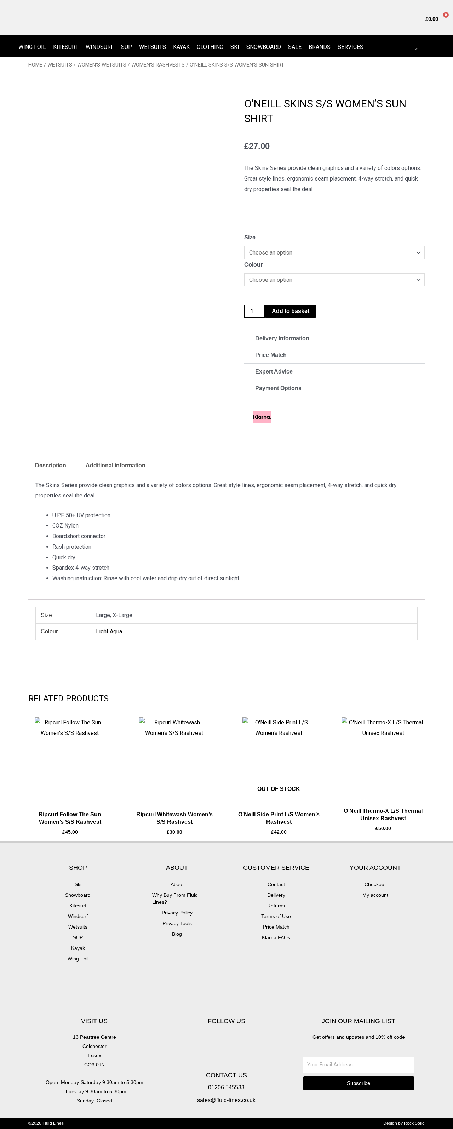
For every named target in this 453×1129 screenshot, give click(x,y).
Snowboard (263, 47)
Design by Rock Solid (404, 1123)
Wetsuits (152, 47)
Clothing (210, 47)
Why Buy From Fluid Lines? (175, 898)
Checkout (375, 884)
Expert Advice (274, 372)
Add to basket (290, 311)
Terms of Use (276, 916)
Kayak (181, 47)
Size (250, 237)
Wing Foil (32, 47)
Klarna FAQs (276, 937)
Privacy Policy (177, 913)
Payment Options (278, 388)
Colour (253, 265)
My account (375, 895)
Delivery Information (282, 338)
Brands (320, 47)
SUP (126, 47)
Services (350, 47)
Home (35, 65)
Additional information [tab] (115, 465)
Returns (276, 905)
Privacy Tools (177, 923)
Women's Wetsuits (101, 65)
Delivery (276, 895)
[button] (334, 338)
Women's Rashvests (158, 65)
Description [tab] (50, 465)
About (177, 884)
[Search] (408, 46)
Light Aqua (109, 631)
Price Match (271, 355)
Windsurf (100, 47)
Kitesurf (66, 47)
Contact (276, 884)
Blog (177, 934)
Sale (295, 47)
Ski (234, 47)
